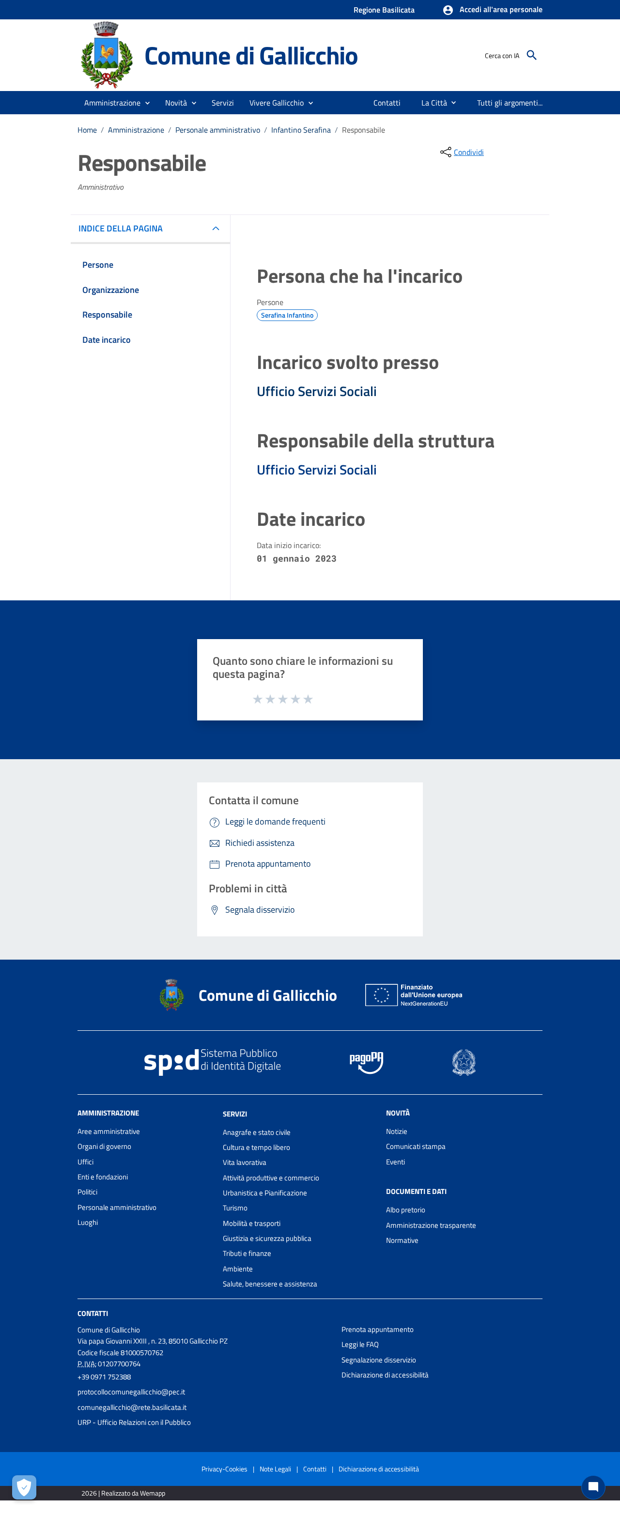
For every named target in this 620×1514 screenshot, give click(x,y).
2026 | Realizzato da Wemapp (123, 1493)
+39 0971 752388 (104, 1376)
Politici (87, 1191)
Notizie (396, 1131)
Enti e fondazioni (103, 1176)
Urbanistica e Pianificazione (265, 1192)
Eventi (395, 1161)
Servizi (235, 1113)
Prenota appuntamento (377, 1329)
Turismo (235, 1207)
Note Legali (275, 1469)
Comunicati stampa (416, 1146)
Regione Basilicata (384, 9)
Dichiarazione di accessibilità (385, 1374)
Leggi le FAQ (360, 1344)
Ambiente (238, 1268)
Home (87, 130)
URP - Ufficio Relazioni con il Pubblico (134, 1422)
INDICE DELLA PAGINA (120, 228)
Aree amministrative (109, 1131)
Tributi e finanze (247, 1253)
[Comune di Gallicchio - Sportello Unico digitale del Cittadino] (107, 54)
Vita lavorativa (244, 1162)
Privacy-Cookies (225, 1469)
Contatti (93, 1313)
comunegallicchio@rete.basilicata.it (132, 1407)
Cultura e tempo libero (256, 1147)
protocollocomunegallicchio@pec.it (131, 1391)
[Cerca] (531, 55)
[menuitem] (387, 102)
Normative (402, 1240)
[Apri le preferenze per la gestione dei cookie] (24, 1487)
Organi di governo (104, 1146)
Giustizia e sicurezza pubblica (267, 1238)
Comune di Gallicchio (251, 55)
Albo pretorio (405, 1209)
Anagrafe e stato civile (257, 1132)
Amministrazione (136, 130)
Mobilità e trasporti (251, 1223)
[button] (492, 10)
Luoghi (88, 1222)
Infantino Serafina (301, 130)
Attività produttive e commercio (271, 1177)
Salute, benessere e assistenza (270, 1283)
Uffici (85, 1161)
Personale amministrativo (217, 130)
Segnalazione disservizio (378, 1359)
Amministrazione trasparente (431, 1225)
